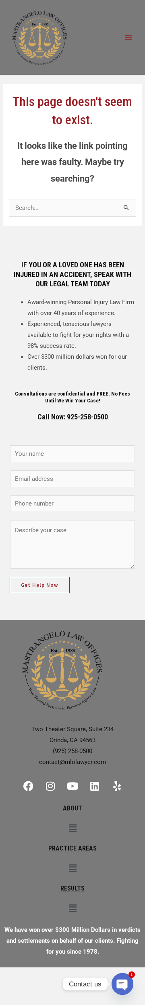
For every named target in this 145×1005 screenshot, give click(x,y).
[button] (72, 828)
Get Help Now (39, 585)
